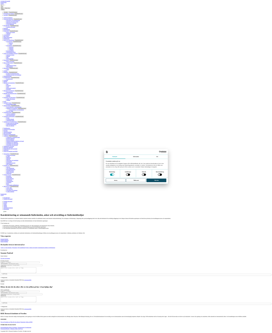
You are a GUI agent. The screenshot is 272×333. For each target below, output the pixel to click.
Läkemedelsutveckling (11, 65)
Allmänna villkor (14, 328)
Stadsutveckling (6, 105)
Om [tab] (157, 156)
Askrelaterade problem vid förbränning (46, 247)
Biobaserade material (11, 88)
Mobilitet (8, 96)
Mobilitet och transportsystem (10, 93)
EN (3, 3)
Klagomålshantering (10, 169)
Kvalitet (8, 156)
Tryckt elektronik (10, 24)
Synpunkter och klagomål (12, 145)
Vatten (7, 69)
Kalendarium (9, 180)
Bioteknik (5, 28)
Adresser (8, 167)
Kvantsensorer (9, 79)
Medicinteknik (9, 66)
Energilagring (9, 41)
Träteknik (8, 33)
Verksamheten (6, 153)
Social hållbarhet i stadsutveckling (13, 107)
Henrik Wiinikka (4, 241)
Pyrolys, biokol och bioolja (32, 247)
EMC (7, 57)
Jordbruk (5, 70)
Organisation (9, 161)
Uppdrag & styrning (10, 155)
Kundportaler (4, 2)
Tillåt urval (136, 180)
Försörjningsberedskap (11, 124)
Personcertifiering (10, 139)
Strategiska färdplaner (8, 147)
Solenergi (11, 48)
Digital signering (10, 172)
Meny (2, 8)
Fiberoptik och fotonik (11, 23)
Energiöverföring (10, 50)
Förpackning (6, 60)
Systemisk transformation (9, 116)
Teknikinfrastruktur (7, 132)
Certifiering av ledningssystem (13, 137)
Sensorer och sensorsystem (12, 21)
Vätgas (10, 44)
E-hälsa (8, 64)
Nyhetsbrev (8, 182)
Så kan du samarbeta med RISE (10, 151)
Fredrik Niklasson (5, 240)
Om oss (2, 322)
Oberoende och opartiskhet (12, 160)
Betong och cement (10, 32)
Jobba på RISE (29, 322)
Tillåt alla (156, 180)
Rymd (4, 101)
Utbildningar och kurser (8, 146)
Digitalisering (6, 38)
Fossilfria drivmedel (10, 27)
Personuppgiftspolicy (5, 328)
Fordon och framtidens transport (10, 53)
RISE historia (9, 164)
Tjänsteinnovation (10, 120)
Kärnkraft (11, 47)
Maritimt (5, 81)
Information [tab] (136, 156)
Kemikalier (5, 72)
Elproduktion (9, 45)
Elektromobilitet (9, 58)
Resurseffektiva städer (11, 104)
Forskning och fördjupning (9, 134)
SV (1, 3)
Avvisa (115, 180)
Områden (6, 12)
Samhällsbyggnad (7, 102)
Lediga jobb (9, 187)
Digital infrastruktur (7, 37)
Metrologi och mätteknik (8, 90)
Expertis (5, 202)
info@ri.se (20, 328)
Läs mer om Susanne (5, 258)
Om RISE (5, 15)
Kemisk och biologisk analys (12, 73)
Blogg (7, 183)
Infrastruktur (6, 68)
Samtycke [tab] (114, 156)
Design (7, 117)
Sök (1, 5)
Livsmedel (5, 80)
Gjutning (8, 100)
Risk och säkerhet (10, 125)
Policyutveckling (7, 133)
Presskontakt (9, 177)
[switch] (128, 175)
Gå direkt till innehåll (5, 1)
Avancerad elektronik (8, 19)
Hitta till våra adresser (15, 322)
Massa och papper (10, 61)
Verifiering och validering (12, 142)
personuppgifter (27, 280)
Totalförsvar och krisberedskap (10, 121)
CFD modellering (21, 247)
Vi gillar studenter (10, 191)
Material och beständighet (9, 82)
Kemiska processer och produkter (13, 75)
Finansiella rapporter (10, 163)
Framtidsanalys (6, 128)
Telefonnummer (4, 263)
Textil (7, 86)
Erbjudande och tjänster (8, 13)
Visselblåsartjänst (10, 170)
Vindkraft (11, 49)
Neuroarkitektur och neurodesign (16, 109)
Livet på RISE (9, 189)
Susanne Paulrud (4, 239)
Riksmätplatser (9, 92)
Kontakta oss (6, 165)
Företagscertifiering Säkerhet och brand (15, 141)
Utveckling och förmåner (11, 190)
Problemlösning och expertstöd (10, 148)
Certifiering (5, 136)
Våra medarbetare (10, 168)
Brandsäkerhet (6, 29)
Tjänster (5, 206)
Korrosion (8, 89)
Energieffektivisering (11, 52)
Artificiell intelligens (7, 17)
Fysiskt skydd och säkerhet (12, 123)
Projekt (5, 204)
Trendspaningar (9, 181)
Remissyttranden (10, 178)
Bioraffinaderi (6, 25)
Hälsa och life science (8, 62)
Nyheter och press (7, 174)
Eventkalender (28, 327)
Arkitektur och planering (11, 108)
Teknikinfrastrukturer (8, 207)
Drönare (8, 56)
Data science (6, 36)
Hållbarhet (8, 157)
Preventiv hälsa (9, 111)
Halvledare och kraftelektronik (13, 20)
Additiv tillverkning (10, 99)
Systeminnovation (7, 112)
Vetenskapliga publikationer (12, 185)
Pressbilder (8, 176)
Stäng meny (7, 8)
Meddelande (3, 266)
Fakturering (8, 173)
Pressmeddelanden (5, 327)
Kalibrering (5, 150)
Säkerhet (8, 159)
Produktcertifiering (10, 138)
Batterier (11, 43)
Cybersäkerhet (6, 35)
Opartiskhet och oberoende (12, 143)
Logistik (8, 95)
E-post (2, 262)
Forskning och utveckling (9, 129)
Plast (7, 84)
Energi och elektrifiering (8, 40)
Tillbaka (2, 9)
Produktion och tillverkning (9, 97)
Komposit (8, 85)
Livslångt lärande (10, 119)
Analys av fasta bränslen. (6, 247)
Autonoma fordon (10, 55)
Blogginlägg (6, 209)
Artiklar (5, 205)
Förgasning (14, 247)
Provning (5, 130)
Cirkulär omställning (10, 113)
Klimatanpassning (7, 76)
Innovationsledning (10, 115)
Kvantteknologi (6, 77)
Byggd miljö (6, 31)
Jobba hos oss (6, 186)
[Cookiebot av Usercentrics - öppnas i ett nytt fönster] (160, 152)
